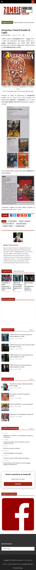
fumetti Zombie (16, 209)
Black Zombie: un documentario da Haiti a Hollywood (28, 286)
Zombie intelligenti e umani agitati (12, 453)
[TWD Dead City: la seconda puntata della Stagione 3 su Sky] (5, 358)
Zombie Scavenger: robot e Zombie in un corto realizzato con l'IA (16, 442)
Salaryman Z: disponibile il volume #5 (21, 414)
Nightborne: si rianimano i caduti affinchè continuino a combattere (18, 436)
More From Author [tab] (18, 271)
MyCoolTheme (18, 564)
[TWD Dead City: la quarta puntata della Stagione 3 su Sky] (18, 278)
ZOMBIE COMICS (8, 226)
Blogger (21, 568)
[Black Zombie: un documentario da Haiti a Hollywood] (29, 278)
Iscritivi (18, 484)
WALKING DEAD (21, 223)
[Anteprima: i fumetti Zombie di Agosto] (5, 397)
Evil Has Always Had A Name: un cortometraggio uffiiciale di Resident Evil (16, 463)
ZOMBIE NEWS (20, 226)
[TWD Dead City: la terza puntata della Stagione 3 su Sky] (5, 347)
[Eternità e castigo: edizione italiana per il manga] (5, 387)
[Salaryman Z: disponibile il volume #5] (5, 417)
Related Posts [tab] (6, 271)
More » (10, 22)
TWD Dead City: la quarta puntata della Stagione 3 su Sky (17, 286)
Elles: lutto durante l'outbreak (11, 448)
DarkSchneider (6, 35)
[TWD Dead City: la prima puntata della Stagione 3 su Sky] (5, 368)
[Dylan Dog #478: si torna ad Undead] (5, 407)
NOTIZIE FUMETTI (8, 223)
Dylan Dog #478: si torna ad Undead (21, 404)
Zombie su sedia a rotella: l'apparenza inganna (16, 458)
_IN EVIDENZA (12, 221)
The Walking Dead (15, 97)
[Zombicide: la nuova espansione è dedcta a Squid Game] (6, 278)
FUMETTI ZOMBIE (24, 221)
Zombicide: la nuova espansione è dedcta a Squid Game (6, 286)
